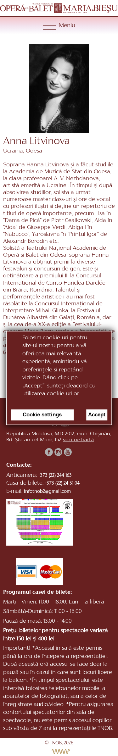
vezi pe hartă (78, 439)
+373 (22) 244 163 (55, 476)
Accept (96, 415)
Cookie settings (42, 415)
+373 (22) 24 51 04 (62, 483)
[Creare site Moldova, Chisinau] (59, 751)
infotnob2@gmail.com (47, 492)
